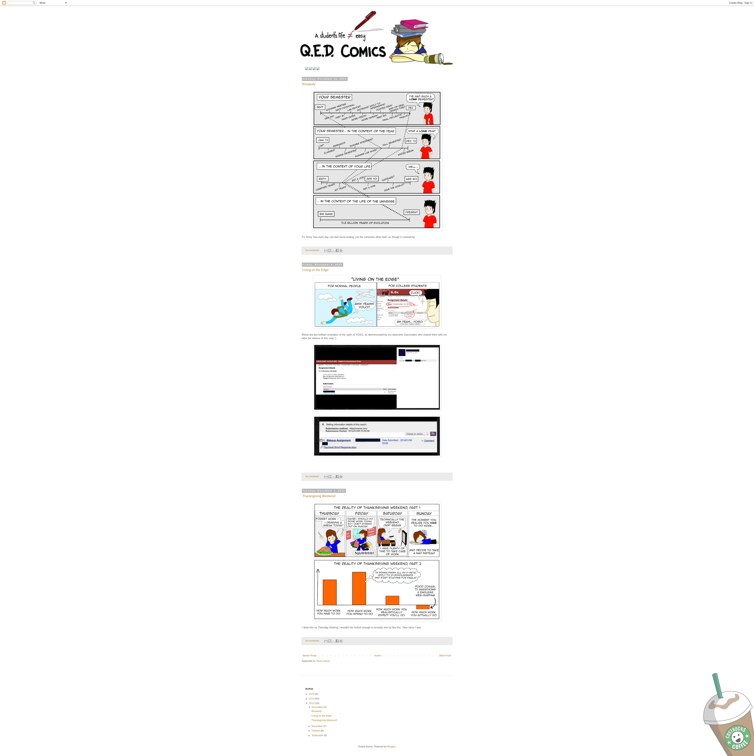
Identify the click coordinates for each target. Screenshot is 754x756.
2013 (312, 703)
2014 (312, 698)
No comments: (313, 250)
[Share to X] (333, 250)
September (318, 735)
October (316, 730)
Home (377, 655)
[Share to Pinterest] (341, 250)
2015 (312, 694)
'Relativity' (309, 84)
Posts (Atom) (323, 661)
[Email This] (326, 250)
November (317, 726)
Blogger (391, 746)
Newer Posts (309, 655)
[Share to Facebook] (337, 250)
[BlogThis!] (330, 250)
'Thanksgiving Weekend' (319, 496)
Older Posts (445, 655)
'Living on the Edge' (315, 270)
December (317, 707)
